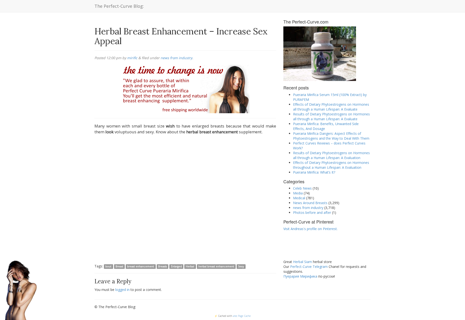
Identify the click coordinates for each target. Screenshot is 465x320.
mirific (132, 58)
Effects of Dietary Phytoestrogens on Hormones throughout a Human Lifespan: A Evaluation (331, 165)
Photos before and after (312, 212)
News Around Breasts (310, 202)
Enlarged (176, 266)
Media (298, 193)
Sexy (241, 266)
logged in (122, 289)
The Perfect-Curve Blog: (119, 6)
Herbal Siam (302, 261)
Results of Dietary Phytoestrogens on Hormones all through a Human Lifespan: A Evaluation (331, 155)
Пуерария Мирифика (300, 276)
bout (108, 266)
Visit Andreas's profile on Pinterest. (310, 228)
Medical (299, 198)
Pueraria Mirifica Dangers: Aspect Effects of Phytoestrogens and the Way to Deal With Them (331, 136)
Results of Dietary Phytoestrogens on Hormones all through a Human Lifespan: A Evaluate (331, 116)
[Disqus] (185, 200)
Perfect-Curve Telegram (309, 266)
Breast (119, 266)
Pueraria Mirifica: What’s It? (314, 172)
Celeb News (302, 188)
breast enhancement (140, 266)
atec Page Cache (242, 316)
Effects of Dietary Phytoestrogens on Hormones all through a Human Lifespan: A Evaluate (331, 107)
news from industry (176, 58)
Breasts (162, 266)
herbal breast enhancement (216, 266)
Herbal (190, 266)
